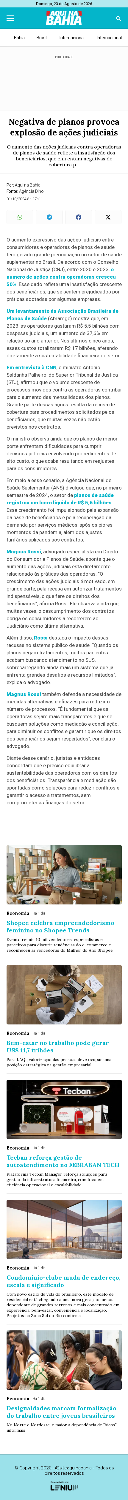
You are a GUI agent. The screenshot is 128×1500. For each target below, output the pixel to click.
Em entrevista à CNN (32, 367)
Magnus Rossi (24, 552)
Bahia (19, 37)
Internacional (72, 37)
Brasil (42, 37)
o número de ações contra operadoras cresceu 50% (61, 276)
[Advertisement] (64, 80)
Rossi (41, 638)
